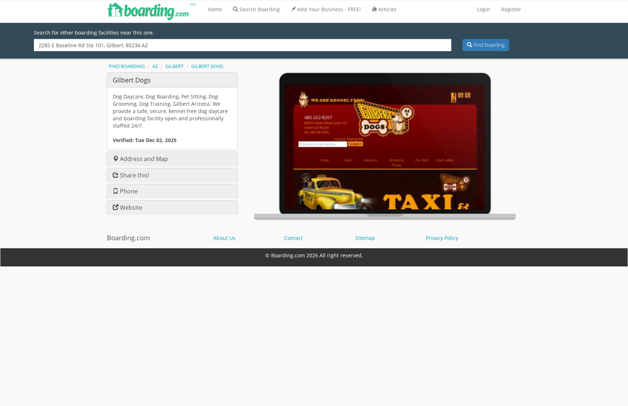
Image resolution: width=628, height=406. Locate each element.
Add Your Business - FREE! (329, 9)
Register (511, 9)
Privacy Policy (442, 237)
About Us (224, 237)
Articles (387, 9)
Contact (293, 237)
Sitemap (365, 237)
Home (215, 9)
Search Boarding (259, 9)
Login (483, 9)
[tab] (172, 79)
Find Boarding (488, 44)
